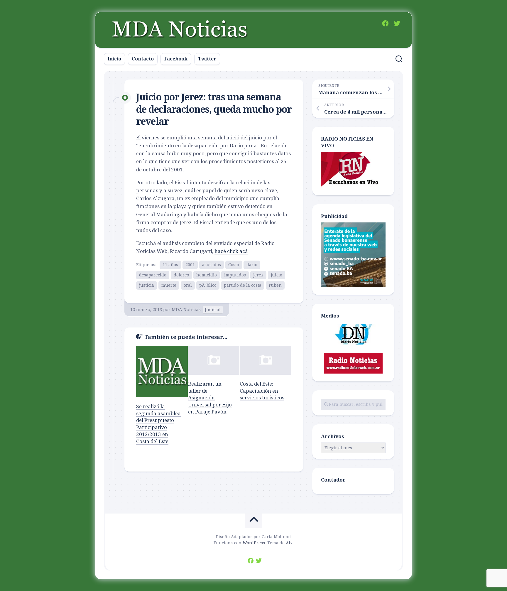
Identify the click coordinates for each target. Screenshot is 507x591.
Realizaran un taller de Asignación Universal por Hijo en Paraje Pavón (210, 398)
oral (188, 285)
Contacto (143, 59)
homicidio (206, 275)
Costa (233, 264)
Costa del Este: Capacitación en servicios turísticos (262, 391)
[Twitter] (397, 23)
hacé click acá (231, 251)
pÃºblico (208, 285)
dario (251, 264)
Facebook (175, 59)
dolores (181, 275)
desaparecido (152, 275)
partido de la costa (242, 285)
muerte (168, 285)
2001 (190, 264)
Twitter (207, 59)
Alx (289, 543)
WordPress (254, 543)
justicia (146, 285)
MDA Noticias (186, 309)
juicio (276, 275)
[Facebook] (385, 23)
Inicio (114, 59)
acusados (211, 264)
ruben (275, 285)
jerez (258, 275)
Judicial (213, 309)
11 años (170, 264)
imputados (235, 275)
